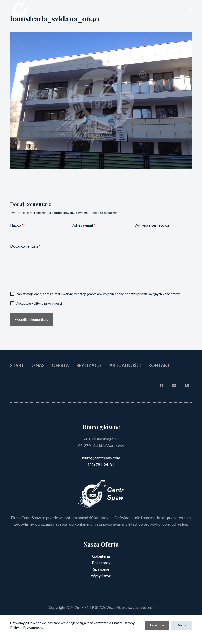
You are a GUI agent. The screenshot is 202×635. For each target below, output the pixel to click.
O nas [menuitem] (38, 365)
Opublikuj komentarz (32, 319)
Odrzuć (181, 625)
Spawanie (101, 569)
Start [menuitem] (17, 365)
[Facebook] (161, 385)
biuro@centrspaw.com (101, 457)
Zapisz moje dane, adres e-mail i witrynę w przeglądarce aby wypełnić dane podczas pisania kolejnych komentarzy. (98, 294)
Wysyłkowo (101, 575)
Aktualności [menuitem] (125, 365)
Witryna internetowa (152, 225)
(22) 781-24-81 (101, 464)
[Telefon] (187, 385)
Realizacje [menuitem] (89, 365)
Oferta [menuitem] (60, 365)
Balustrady (101, 562)
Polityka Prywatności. (26, 627)
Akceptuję (157, 625)
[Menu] (189, 10)
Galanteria (101, 556)
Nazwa (16, 225)
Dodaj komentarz (25, 246)
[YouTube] (174, 385)
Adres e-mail (83, 225)
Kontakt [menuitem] (159, 365)
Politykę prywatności (47, 303)
